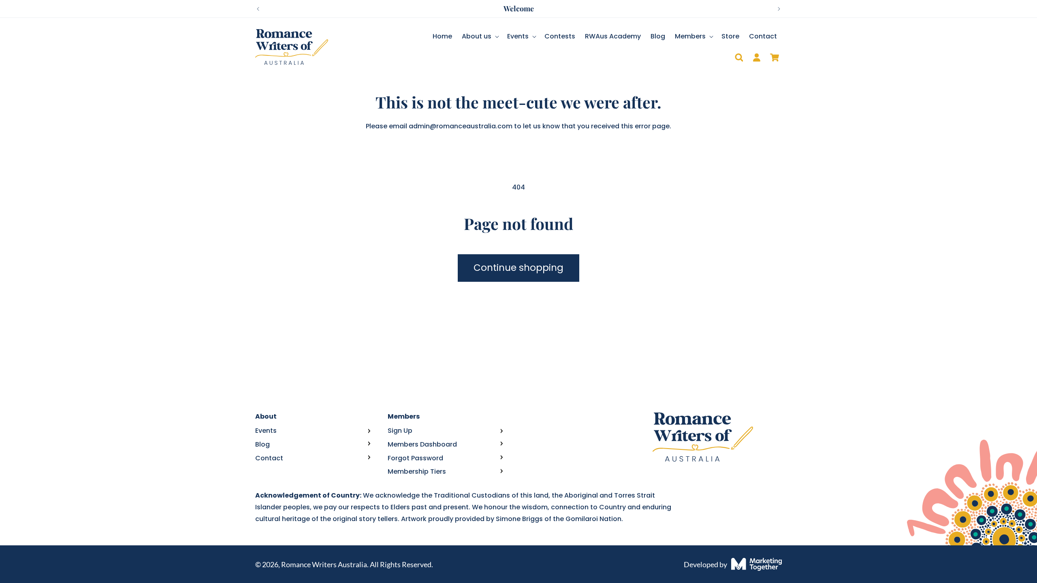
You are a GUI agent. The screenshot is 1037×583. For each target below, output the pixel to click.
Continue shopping (518, 267)
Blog (262, 444)
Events (266, 430)
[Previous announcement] (258, 9)
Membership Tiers (417, 471)
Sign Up (400, 430)
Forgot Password (415, 458)
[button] (479, 37)
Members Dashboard (422, 444)
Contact (269, 458)
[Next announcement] (779, 9)
